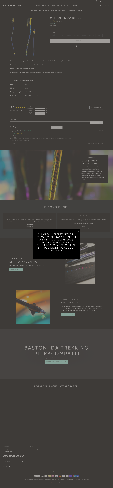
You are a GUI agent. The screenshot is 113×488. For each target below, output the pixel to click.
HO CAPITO (56, 254)
